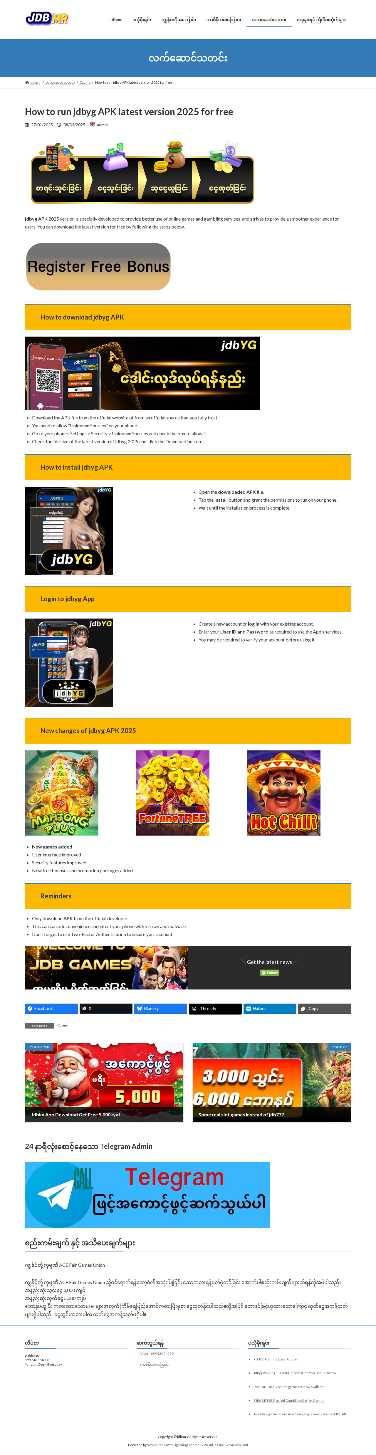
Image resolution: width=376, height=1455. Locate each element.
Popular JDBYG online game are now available (289, 1386)
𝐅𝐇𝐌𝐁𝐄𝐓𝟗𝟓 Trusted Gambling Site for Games (289, 1400)
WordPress (156, 1445)
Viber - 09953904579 (157, 1353)
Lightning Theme (186, 1445)
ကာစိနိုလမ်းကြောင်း (154, 1364)
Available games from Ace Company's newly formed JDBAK (300, 1414)
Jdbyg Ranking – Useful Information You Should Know (295, 1372)
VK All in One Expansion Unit (226, 1445)
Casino (62, 1025)
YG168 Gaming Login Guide (275, 1359)
